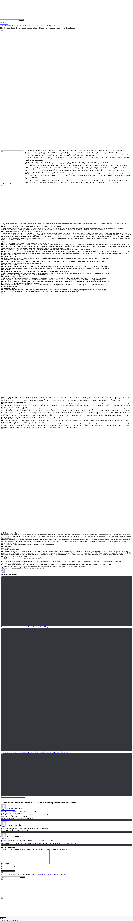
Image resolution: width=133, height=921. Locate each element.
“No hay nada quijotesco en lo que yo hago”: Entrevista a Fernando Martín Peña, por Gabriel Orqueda (34, 752)
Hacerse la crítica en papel (9, 920)
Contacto (3, 917)
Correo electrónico (8, 867)
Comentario (5, 863)
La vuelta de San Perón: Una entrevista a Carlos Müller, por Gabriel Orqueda (26, 627)
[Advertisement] (41, 9)
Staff (1, 918)
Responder (5, 820)
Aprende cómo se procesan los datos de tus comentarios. (50, 874)
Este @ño (5, 872)
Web (3, 869)
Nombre (4, 865)
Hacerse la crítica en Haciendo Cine (13, 797)
